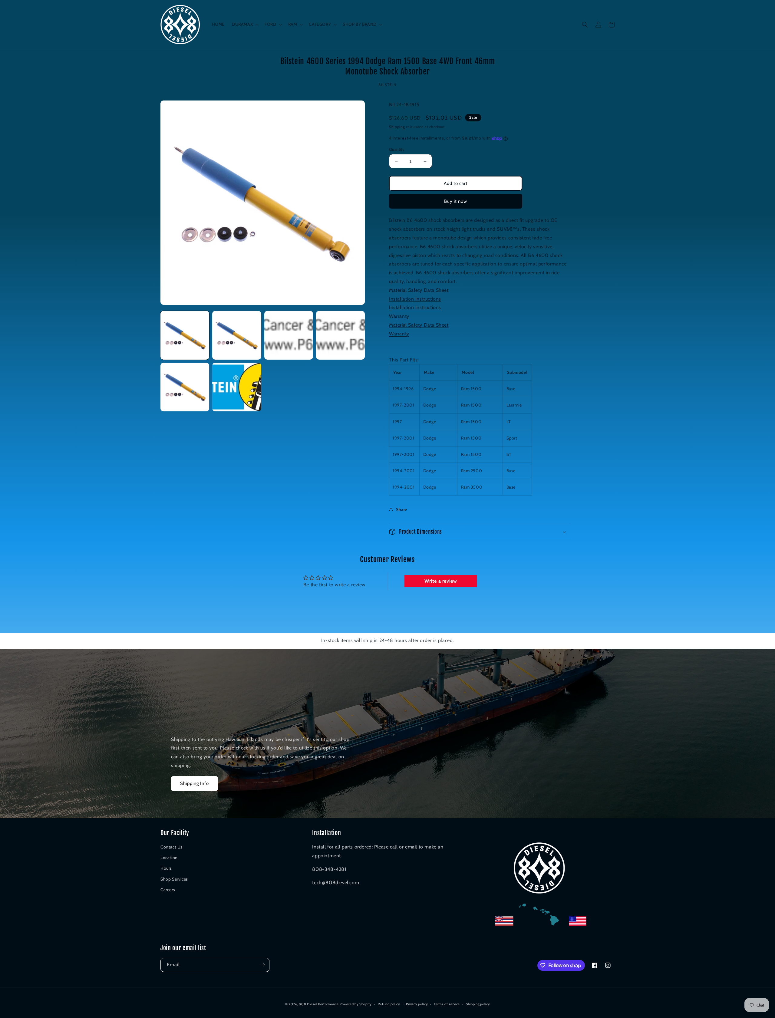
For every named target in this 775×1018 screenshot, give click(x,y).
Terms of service (447, 1004)
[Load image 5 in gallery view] (184, 387)
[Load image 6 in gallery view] (236, 387)
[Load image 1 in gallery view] (184, 335)
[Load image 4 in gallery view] (340, 335)
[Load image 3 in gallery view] (288, 335)
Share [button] (401, 509)
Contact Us (171, 847)
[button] (244, 24)
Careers (167, 889)
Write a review (440, 581)
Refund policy (389, 1004)
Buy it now (455, 201)
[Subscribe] (262, 965)
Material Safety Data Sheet (419, 290)
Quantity (396, 149)
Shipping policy (478, 1004)
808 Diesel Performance (318, 1004)
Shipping (397, 126)
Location (169, 857)
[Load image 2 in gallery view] (236, 335)
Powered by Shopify (356, 1004)
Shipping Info (194, 783)
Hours (166, 868)
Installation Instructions (415, 299)
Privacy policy (417, 1004)
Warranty (399, 316)
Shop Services (174, 879)
